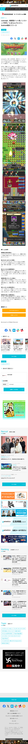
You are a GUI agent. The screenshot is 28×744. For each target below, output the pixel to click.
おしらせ (14, 721)
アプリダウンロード (14, 310)
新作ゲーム (4, 18)
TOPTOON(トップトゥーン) (7, 631)
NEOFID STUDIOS (5, 643)
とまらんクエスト (5, 32)
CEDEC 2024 (17, 631)
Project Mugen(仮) (17, 633)
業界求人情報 (17, 8)
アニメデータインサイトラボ (19, 628)
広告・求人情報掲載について (14, 713)
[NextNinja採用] (14, 659)
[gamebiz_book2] (14, 409)
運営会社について (14, 711)
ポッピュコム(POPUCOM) (7, 633)
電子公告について (14, 718)
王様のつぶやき (14, 315)
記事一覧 (2, 8)
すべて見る (14, 356)
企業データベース (9, 8)
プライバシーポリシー (14, 723)
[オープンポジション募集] (14, 14)
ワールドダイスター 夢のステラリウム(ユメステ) (11, 640)
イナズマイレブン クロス (7, 628)
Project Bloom (5, 638)
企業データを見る (14, 389)
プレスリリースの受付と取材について (14, 716)
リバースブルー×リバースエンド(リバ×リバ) (11, 636)
